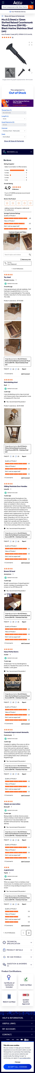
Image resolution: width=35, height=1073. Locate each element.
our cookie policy (25, 1058)
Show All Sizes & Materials (14, 16)
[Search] (30, 7)
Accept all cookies (17, 1067)
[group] (17, 54)
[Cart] (32, 2)
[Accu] (17, 2)
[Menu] (3, 2)
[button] (30, 44)
